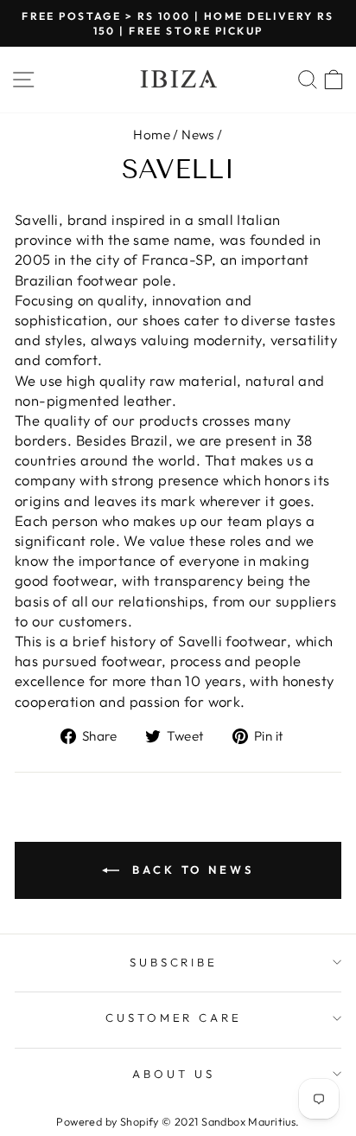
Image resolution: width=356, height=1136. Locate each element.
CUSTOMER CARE (174, 1017)
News (197, 134)
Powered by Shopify (107, 1121)
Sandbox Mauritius (248, 1121)
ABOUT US (173, 1074)
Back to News (190, 869)
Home (151, 134)
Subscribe (174, 962)
